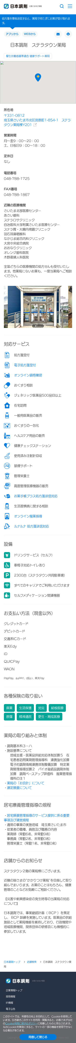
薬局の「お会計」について (25, 783)
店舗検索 (31, 962)
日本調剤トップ (12, 962)
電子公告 (10, 1009)
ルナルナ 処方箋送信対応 (31, 526)
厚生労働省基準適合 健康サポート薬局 (28, 56)
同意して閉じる (38, 1037)
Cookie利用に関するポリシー (21, 1023)
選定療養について (19, 787)
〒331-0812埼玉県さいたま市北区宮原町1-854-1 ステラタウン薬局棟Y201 (37, 120)
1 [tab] (35, 326)
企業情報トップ (14, 990)
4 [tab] (40, 326)
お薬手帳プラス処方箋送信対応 (35, 496)
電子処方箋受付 (25, 365)
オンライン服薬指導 (28, 516)
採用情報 (10, 996)
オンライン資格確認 (28, 375)
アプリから (12, 34)
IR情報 (9, 1003)
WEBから (30, 34)
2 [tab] (37, 326)
